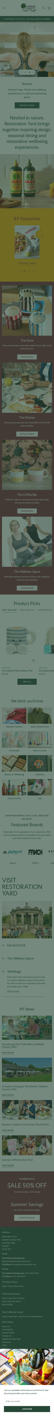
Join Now (27, 1409)
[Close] (51, 1352)
